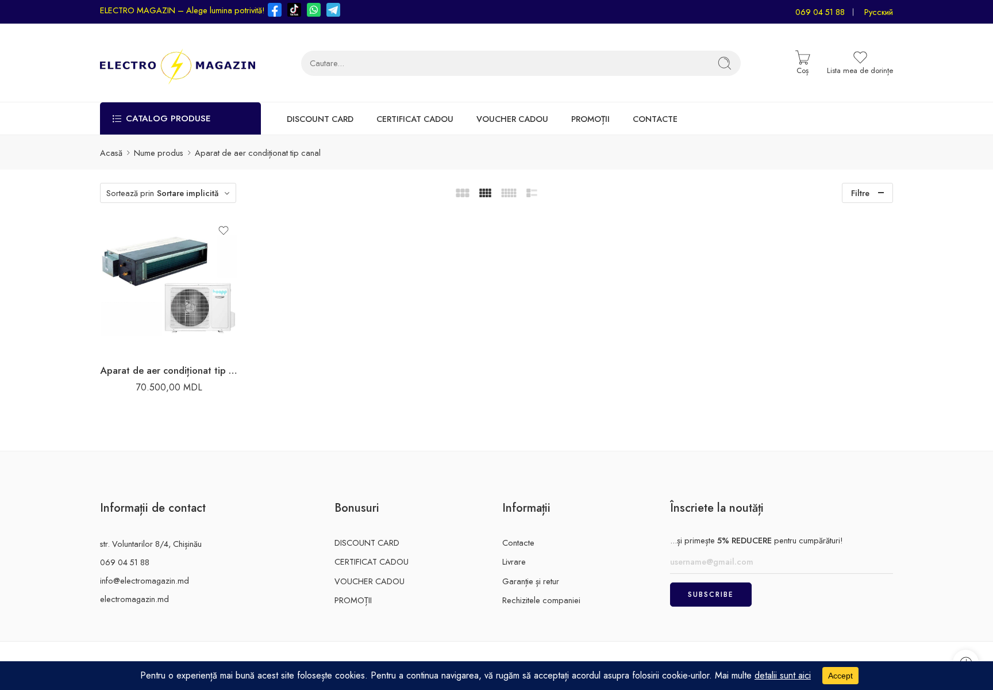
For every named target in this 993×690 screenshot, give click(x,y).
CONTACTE (655, 119)
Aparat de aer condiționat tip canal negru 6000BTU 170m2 (169, 370)
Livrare (514, 561)
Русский (878, 12)
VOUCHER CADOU (512, 119)
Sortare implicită (187, 193)
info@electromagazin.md (144, 580)
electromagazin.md (134, 599)
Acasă (111, 153)
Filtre (860, 193)
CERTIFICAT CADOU (414, 119)
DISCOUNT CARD (320, 119)
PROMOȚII (590, 119)
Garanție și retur (530, 581)
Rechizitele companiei (541, 600)
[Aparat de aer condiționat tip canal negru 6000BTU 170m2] (169, 285)
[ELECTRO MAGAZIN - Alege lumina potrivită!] (177, 63)
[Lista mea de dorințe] (223, 230)
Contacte (518, 542)
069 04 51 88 (820, 12)
